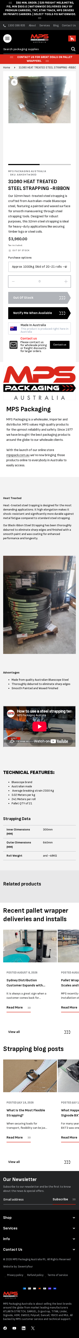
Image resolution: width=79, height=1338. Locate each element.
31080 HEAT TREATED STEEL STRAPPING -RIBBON (48, 67)
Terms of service (57, 1275)
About (32, 25)
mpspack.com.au (17, 455)
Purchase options (20, 257)
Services (44, 25)
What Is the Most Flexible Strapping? (26, 1112)
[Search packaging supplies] (73, 49)
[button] (7, 38)
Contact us (59, 344)
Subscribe (60, 1199)
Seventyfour (25, 1266)
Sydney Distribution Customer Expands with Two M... (25, 983)
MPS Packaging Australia (27, 1259)
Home (6, 67)
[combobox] (39, 49)
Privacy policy (15, 1275)
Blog (56, 25)
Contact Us (69, 25)
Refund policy (35, 1275)
